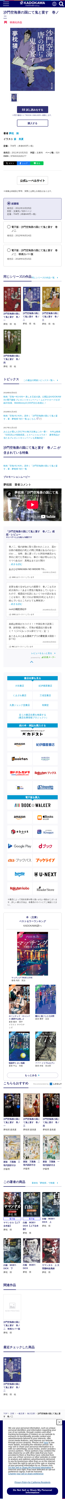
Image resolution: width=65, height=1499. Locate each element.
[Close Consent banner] (59, 1422)
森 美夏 (19, 139)
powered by (36, 657)
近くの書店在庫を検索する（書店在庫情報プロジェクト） (32, 716)
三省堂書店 (45, 695)
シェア (25, 163)
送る (38, 163)
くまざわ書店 (19, 695)
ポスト (11, 163)
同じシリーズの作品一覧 (43, 277)
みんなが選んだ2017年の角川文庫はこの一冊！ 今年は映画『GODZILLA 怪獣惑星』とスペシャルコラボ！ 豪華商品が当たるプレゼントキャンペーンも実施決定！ (31, 434)
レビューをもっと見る (41, 653)
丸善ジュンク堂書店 (20, 705)
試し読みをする (34, 109)
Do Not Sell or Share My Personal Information (29, 1467)
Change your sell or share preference (26, 1474)
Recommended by (41, 1084)
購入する (32, 123)
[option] (13, 1314)
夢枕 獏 (14, 133)
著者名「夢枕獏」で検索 (43, 1183)
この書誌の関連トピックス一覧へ (39, 380)
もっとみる (31, 1075)
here (46, 1443)
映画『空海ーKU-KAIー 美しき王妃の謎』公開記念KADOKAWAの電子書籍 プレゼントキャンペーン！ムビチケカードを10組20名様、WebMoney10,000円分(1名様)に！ (32, 400)
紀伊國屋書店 (45, 685)
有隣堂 (45, 705)
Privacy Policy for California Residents (32, 1482)
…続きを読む (15, 564)
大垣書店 (19, 685)
